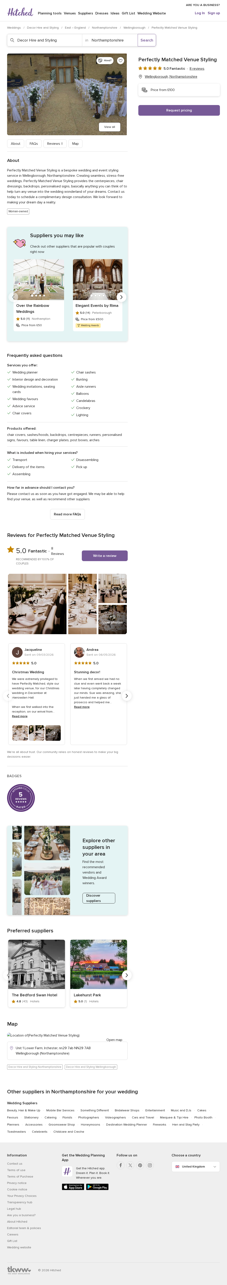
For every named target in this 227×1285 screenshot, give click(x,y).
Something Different (94, 1110)
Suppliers (85, 13)
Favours (12, 1117)
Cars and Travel (143, 1117)
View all (109, 127)
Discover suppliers (93, 898)
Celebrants (39, 1132)
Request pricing (179, 110)
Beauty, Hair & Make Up (23, 1110)
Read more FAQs (67, 514)
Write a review (104, 556)
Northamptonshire (105, 28)
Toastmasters (16, 1132)
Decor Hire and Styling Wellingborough (91, 1067)
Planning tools (50, 13)
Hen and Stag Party (186, 1124)
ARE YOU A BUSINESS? (203, 5)
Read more (19, 716)
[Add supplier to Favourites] (120, 60)
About (15, 143)
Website (151, 13)
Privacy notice (17, 1183)
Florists (67, 1117)
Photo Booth (203, 1117)
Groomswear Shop (62, 1124)
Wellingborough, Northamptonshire (171, 76)
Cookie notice (17, 1189)
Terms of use (16, 1170)
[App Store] (73, 1189)
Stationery (31, 1117)
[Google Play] (97, 1189)
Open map (114, 1040)
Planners (13, 1124)
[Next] (121, 297)
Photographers (88, 1117)
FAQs (34, 143)
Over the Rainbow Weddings (32, 308)
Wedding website (19, 1247)
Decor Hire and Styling (43, 28)
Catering (51, 1117)
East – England (76, 28)
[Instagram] (150, 1165)
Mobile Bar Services (60, 1110)
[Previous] (13, 297)
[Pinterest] (140, 1165)
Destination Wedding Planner (126, 1124)
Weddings (14, 28)
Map (75, 143)
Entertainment (155, 1110)
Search (147, 40)
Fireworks (159, 1124)
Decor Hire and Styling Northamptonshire (34, 1067)
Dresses (101, 13)
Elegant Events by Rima (97, 305)
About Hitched (17, 1221)
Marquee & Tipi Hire (174, 1117)
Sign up (214, 13)
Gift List (128, 13)
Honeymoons (90, 1124)
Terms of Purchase (20, 1176)
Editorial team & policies (24, 1228)
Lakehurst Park (87, 995)
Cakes (201, 1110)
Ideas (115, 13)
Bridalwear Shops (127, 1110)
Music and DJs (181, 1110)
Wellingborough (134, 28)
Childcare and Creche (68, 1132)
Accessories (34, 1124)
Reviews (55, 143)
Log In (200, 13)
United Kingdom (193, 1166)
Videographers (115, 1117)
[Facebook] (121, 1165)
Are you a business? (21, 1215)
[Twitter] (130, 1165)
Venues (70, 13)
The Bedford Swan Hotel (34, 995)
